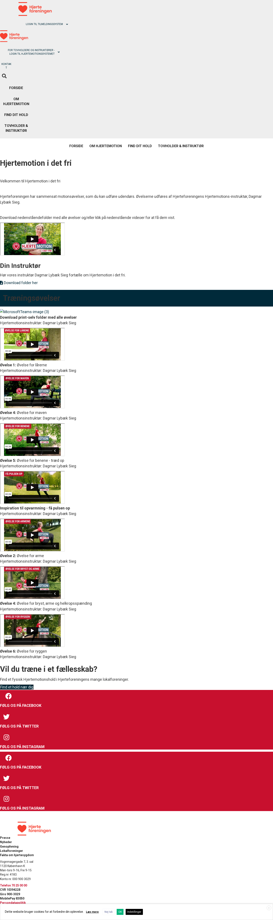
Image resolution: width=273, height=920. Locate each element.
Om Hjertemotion (16, 101)
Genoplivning (9, 846)
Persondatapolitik (13, 902)
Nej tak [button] (109, 911)
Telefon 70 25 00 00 (13, 885)
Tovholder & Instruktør (16, 128)
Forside (16, 88)
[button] (19, 282)
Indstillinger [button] (134, 911)
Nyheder (6, 842)
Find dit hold (16, 115)
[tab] (35, 24)
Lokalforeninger (11, 851)
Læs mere (92, 911)
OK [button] (120, 911)
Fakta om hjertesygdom (17, 855)
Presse (5, 837)
